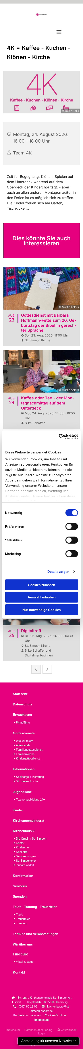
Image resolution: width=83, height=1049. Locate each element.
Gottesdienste (24, 733)
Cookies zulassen (41, 585)
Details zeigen (58, 571)
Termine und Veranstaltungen (35, 934)
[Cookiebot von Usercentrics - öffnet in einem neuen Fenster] (59, 437)
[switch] (71, 526)
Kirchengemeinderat (28, 820)
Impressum (41, 1019)
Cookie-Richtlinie (55, 1015)
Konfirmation (23, 876)
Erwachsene (22, 714)
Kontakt (19, 972)
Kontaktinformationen (27, 1015)
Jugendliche (22, 792)
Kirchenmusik (23, 831)
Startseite (20, 694)
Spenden (20, 896)
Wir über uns (23, 944)
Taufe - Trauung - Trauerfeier (35, 907)
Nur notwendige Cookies (41, 609)
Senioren (20, 886)
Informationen (24, 769)
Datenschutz (22, 704)
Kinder (18, 810)
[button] (41, 32)
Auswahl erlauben (42, 597)
